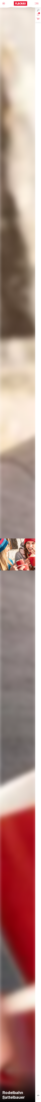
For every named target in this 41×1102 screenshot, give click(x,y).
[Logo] (20, 3)
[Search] (38, 10)
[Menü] (37, 3)
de (3, 3)
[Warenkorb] (38, 19)
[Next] (38, 1098)
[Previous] (38, 1092)
